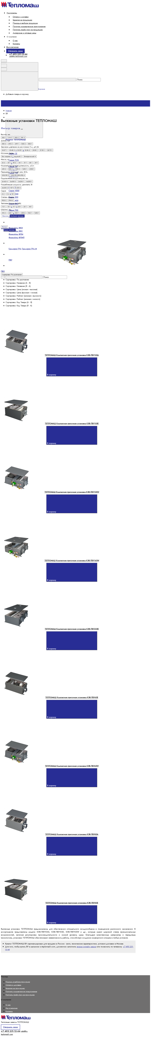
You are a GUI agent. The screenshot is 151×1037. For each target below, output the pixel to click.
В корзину (52, 374)
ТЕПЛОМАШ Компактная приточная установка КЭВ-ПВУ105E (72, 423)
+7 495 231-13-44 (18, 54)
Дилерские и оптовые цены (24, 33)
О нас (15, 40)
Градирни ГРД (15, 248)
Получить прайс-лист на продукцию (28, 29)
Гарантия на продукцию (22, 20)
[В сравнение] (20, 327)
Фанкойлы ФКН (16, 228)
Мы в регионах (12, 47)
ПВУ (10, 260)
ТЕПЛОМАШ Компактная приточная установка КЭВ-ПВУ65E (71, 697)
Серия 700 (13, 210)
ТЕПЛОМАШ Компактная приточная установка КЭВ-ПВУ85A (71, 834)
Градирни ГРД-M (29, 248)
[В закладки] (56, 327)
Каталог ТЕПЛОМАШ (52, 117)
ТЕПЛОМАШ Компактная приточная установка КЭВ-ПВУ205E (72, 629)
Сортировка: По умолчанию (12, 274)
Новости (11, 268)
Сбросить (5, 216)
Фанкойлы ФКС (16, 231)
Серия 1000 (14, 190)
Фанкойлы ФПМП (16, 237)
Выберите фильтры (17, 216)
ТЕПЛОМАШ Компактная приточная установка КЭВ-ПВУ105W (71, 492)
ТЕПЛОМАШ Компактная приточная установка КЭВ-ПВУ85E (71, 903)
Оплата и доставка (20, 16)
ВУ (8, 254)
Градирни (11, 243)
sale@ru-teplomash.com (18, 56)
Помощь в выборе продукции (25, 23)
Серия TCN (14, 160)
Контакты (16, 43)
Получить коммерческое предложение (29, 26)
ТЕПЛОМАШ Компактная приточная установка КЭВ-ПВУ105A (72, 355)
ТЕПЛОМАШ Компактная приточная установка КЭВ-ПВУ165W (71, 560)
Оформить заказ (15, 50)
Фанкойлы (12, 222)
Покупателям (12, 13)
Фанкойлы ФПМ (16, 234)
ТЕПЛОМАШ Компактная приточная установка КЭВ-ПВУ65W (72, 766)
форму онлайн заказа (86, 946)
